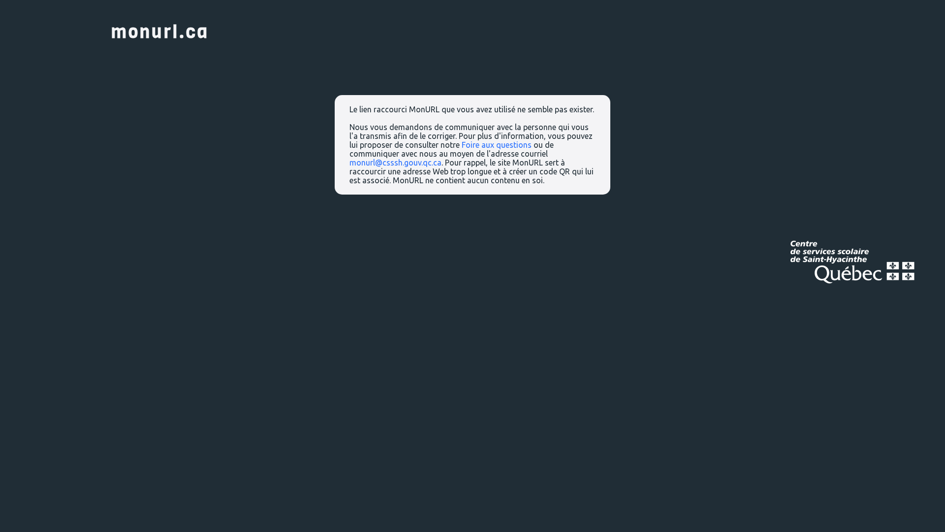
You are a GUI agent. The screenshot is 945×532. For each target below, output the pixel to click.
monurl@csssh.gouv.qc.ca (395, 162)
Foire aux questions (497, 144)
